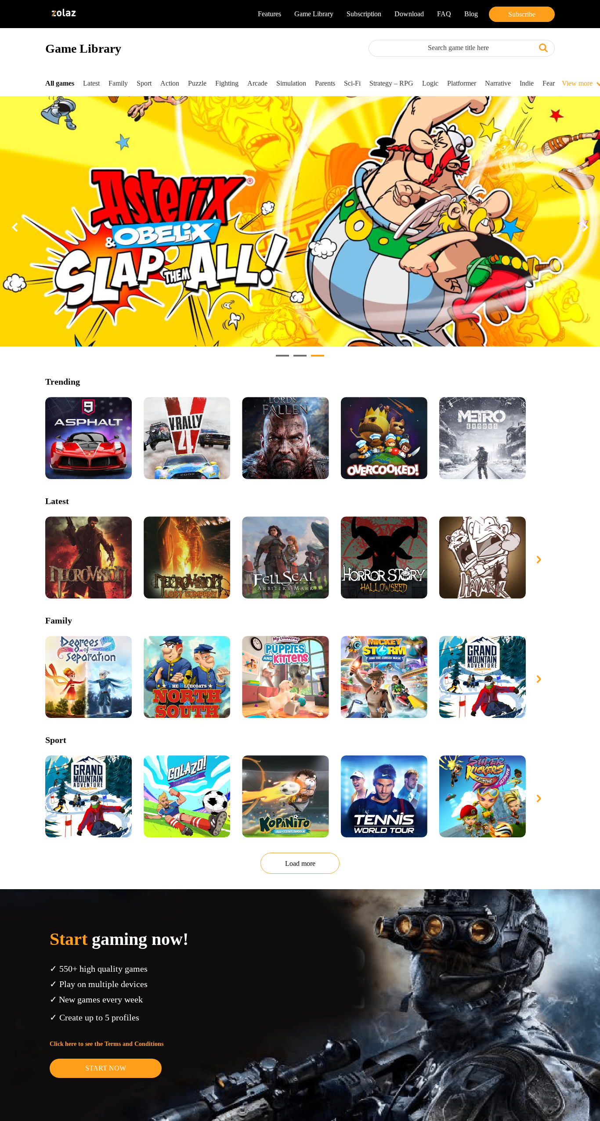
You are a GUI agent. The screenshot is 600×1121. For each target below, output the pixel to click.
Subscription (364, 14)
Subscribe (521, 14)
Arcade (257, 83)
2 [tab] (297, 359)
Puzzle (197, 83)
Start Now (105, 1068)
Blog (471, 14)
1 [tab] (280, 359)
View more (577, 83)
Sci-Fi (352, 83)
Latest (91, 83)
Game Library (313, 14)
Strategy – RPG (391, 83)
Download (409, 14)
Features (269, 14)
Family (118, 83)
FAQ (444, 14)
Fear (548, 83)
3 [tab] (315, 359)
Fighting (227, 83)
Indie (527, 83)
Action (169, 83)
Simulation (291, 83)
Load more (300, 863)
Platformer (461, 83)
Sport (144, 83)
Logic (430, 83)
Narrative (498, 83)
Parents (325, 83)
